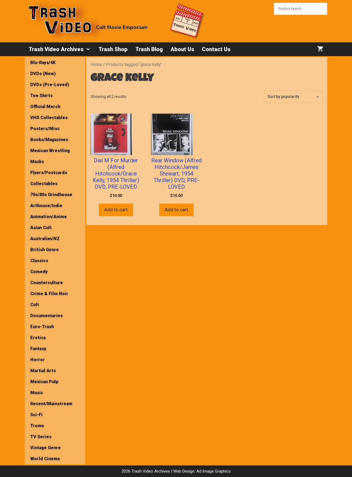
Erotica (38, 337)
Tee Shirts (41, 95)
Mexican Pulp (44, 381)
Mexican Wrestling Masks (50, 156)
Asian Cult (41, 227)
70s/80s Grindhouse (51, 194)
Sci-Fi (36, 414)
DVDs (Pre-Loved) (49, 84)
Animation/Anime (48, 216)
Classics (39, 260)
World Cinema (45, 458)
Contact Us (216, 49)
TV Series (40, 436)
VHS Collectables (49, 117)
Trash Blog (149, 49)
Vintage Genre (45, 447)
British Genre (44, 249)
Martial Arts (43, 370)
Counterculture (46, 282)
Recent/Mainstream (51, 403)
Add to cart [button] (116, 209)
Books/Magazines (49, 139)
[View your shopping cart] (320, 49)
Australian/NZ (45, 238)
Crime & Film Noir (49, 293)
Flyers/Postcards (48, 172)
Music (36, 392)
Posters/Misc (45, 128)
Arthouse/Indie (46, 205)
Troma (37, 425)
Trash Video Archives (56, 49)
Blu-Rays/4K (43, 62)
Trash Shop (113, 49)
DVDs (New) (43, 73)
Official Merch (45, 106)
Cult (34, 304)
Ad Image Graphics (213, 471)
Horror (37, 359)
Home (96, 64)
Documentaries (46, 315)
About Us (182, 49)
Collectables (43, 183)
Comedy (39, 271)
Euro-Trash (42, 326)
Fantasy (38, 348)
